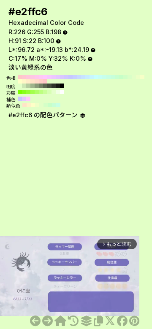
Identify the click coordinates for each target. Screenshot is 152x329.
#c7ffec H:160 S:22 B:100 (104, 77)
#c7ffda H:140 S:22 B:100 (113, 77)
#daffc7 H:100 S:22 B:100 (130, 77)
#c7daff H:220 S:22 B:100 (79, 77)
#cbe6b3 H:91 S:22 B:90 (24, 86)
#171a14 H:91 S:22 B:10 (58, 86)
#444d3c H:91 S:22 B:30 (49, 86)
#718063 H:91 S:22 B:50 (41, 86)
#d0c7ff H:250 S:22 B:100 (66, 77)
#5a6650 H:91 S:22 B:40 (45, 86)
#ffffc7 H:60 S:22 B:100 (20, 81)
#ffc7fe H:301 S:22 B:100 (28, 99)
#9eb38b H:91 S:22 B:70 (32, 86)
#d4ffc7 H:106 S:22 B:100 (45, 105)
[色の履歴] (73, 321)
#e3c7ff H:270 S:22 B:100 (58, 77)
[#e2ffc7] (47, 321)
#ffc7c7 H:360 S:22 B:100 (20, 77)
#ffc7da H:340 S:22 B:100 (28, 77)
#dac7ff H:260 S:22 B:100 (62, 77)
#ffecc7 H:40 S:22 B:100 (28, 81)
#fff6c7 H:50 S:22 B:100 (24, 81)
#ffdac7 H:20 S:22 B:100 (37, 81)
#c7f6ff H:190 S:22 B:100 (92, 77)
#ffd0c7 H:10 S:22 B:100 (41, 81)
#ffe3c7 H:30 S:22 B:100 (32, 81)
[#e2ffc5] (35, 321)
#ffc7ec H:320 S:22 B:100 (37, 77)
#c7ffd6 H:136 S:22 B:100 (54, 105)
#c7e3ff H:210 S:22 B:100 (83, 77)
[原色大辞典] (60, 321)
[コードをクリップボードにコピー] (98, 321)
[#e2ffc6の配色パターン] (86, 321)
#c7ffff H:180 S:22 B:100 (96, 77)
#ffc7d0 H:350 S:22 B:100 (24, 77)
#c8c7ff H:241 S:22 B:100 (20, 99)
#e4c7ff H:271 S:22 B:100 (24, 99)
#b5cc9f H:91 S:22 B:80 (28, 86)
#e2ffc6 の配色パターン (43, 115)
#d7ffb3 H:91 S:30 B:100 (49, 92)
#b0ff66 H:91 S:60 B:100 (37, 92)
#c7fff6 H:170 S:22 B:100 (100, 77)
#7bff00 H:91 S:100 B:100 (20, 92)
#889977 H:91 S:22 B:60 (37, 86)
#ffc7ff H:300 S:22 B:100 (45, 77)
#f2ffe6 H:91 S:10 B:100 (58, 92)
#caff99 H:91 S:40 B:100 (45, 92)
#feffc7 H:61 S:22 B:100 (33, 105)
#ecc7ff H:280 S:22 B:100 (54, 77)
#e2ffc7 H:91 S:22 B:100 (20, 86)
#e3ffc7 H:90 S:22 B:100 (134, 77)
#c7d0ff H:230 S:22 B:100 (75, 77)
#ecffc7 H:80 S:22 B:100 (138, 77)
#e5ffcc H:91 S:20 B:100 (54, 92)
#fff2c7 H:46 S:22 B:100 (29, 105)
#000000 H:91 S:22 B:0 (62, 86)
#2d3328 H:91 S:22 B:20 (54, 86)
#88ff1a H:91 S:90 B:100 (24, 92)
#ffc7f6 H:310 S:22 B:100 (41, 77)
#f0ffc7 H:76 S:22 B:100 (37, 105)
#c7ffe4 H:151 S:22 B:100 (58, 105)
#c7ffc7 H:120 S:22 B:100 (121, 77)
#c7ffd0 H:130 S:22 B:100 (117, 77)
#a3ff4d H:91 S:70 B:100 (32, 92)
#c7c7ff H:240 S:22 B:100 (70, 77)
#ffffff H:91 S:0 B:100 (62, 92)
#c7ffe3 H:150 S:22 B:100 (108, 77)
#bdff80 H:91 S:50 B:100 (41, 92)
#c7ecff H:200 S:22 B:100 (87, 77)
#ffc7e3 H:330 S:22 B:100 (32, 77)
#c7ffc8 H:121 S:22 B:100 (50, 105)
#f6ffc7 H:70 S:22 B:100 (142, 77)
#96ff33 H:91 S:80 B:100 (28, 92)
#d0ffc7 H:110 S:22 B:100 (125, 77)
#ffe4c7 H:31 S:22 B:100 (24, 105)
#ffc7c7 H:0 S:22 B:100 (45, 81)
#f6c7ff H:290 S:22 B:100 (49, 77)
